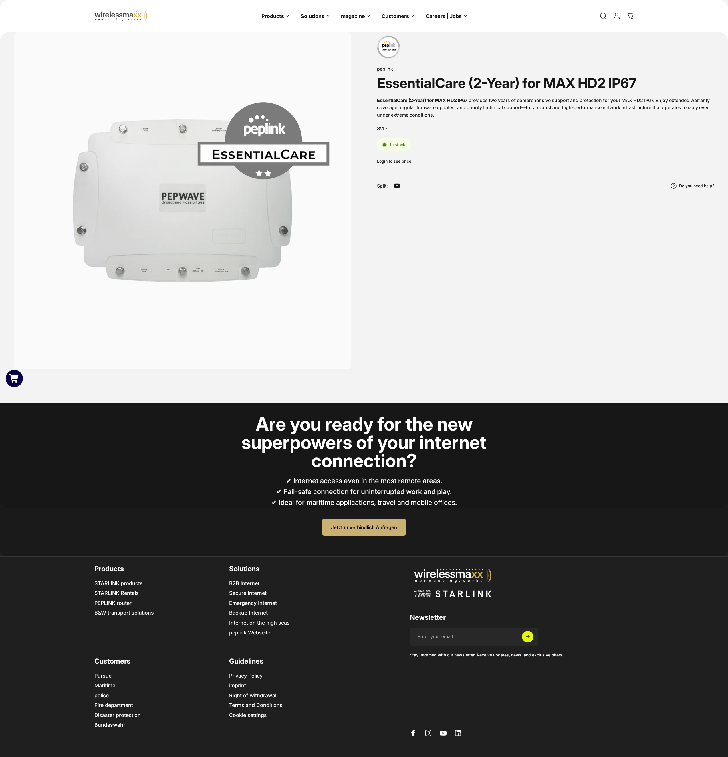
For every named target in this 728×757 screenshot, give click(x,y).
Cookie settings (248, 715)
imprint (237, 685)
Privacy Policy (246, 676)
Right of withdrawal (252, 695)
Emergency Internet (253, 603)
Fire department (113, 705)
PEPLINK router (113, 603)
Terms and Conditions (256, 705)
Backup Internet (248, 613)
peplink (385, 69)
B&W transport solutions (124, 613)
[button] (14, 378)
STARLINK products (118, 583)
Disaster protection (117, 715)
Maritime (104, 685)
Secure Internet (248, 593)
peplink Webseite (249, 632)
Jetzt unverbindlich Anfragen (364, 527)
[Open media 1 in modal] (182, 200)
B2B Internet (244, 583)
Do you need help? (696, 185)
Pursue (103, 676)
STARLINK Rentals (116, 593)
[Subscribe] (527, 636)
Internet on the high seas (259, 623)
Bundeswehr (109, 725)
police (101, 695)
